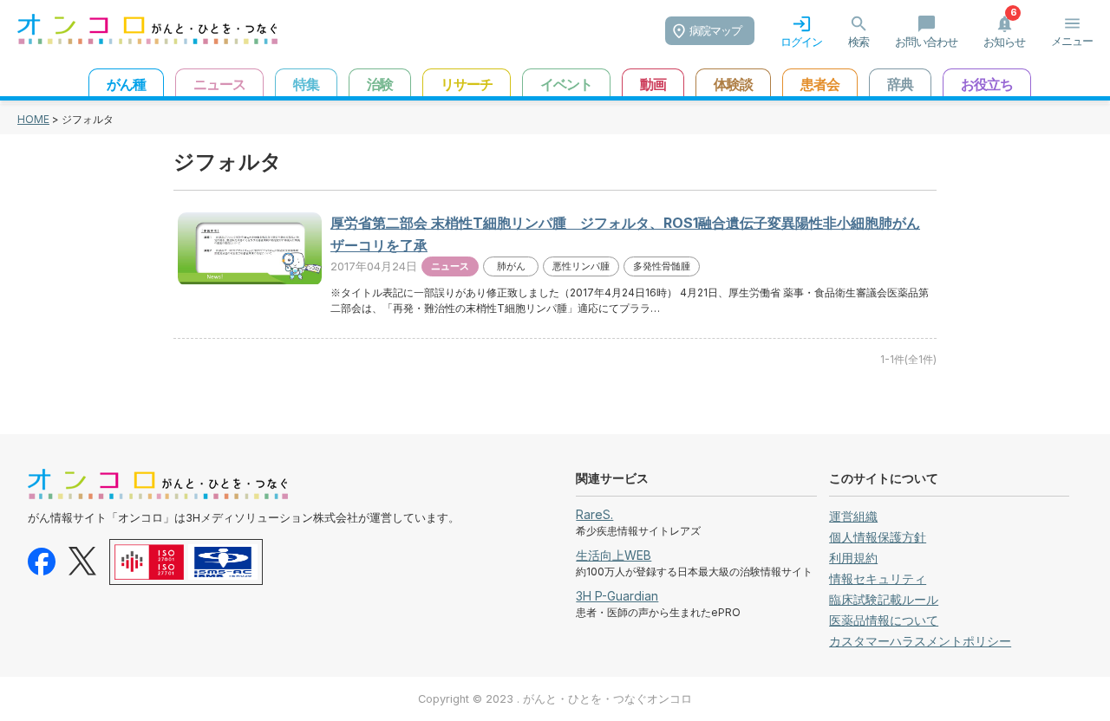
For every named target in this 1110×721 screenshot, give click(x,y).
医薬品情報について (883, 620)
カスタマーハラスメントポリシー (920, 640)
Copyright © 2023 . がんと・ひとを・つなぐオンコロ (555, 698)
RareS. (594, 514)
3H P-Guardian (617, 595)
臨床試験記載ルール (883, 599)
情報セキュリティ (877, 578)
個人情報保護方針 (877, 536)
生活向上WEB (613, 555)
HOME (33, 119)
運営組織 (853, 516)
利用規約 (853, 557)
